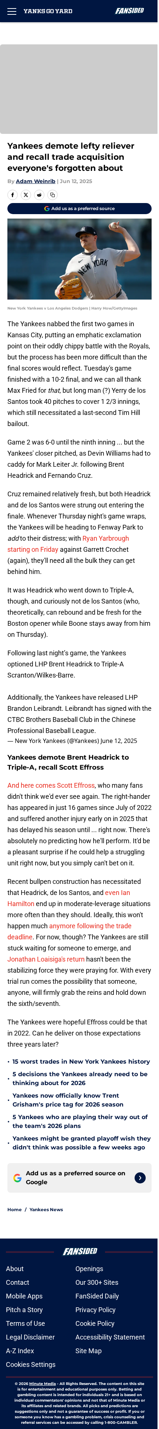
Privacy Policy (95, 1310)
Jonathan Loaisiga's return (46, 959)
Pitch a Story (24, 1310)
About (15, 1269)
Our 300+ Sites (96, 1282)
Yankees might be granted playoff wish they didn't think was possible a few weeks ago (82, 1143)
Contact (17, 1282)
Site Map (88, 1351)
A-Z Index (20, 1351)
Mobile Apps (24, 1296)
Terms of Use (25, 1323)
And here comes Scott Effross (51, 785)
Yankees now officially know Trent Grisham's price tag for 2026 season (68, 1100)
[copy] (52, 195)
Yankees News (46, 1209)
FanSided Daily (97, 1296)
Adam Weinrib (35, 181)
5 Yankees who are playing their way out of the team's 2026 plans (80, 1121)
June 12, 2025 (119, 741)
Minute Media (42, 1383)
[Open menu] (11, 11)
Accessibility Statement (110, 1337)
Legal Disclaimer (30, 1337)
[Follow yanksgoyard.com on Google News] (140, 1177)
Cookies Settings (30, 1364)
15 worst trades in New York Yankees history (81, 1061)
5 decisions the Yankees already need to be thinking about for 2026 (80, 1079)
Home (14, 1209)
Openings (89, 1269)
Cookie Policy (95, 1323)
